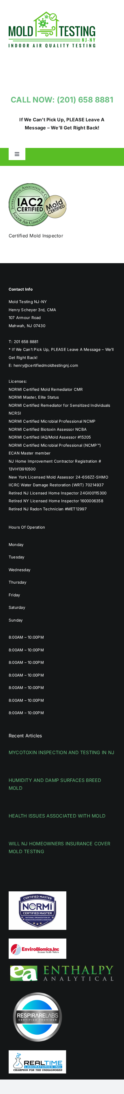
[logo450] (52, 14)
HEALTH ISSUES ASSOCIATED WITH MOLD (57, 816)
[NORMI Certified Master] (37, 894)
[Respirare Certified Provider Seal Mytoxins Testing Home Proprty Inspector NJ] (37, 990)
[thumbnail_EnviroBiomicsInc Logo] (37, 941)
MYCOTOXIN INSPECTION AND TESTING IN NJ (61, 752)
